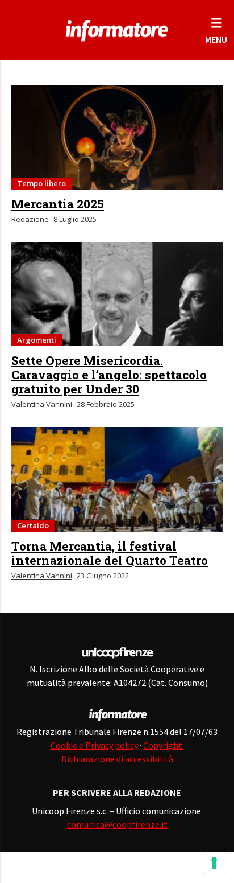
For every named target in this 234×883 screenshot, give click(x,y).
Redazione (30, 219)
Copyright (163, 745)
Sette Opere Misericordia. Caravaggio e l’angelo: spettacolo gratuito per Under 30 (109, 374)
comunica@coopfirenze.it (117, 824)
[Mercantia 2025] (117, 137)
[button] (216, 30)
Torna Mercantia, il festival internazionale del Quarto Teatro (109, 553)
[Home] (117, 28)
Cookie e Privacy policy (94, 745)
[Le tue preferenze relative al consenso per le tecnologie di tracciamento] (214, 863)
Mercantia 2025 (57, 204)
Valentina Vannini (41, 404)
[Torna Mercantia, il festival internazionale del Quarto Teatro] (117, 479)
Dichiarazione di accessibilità (117, 759)
